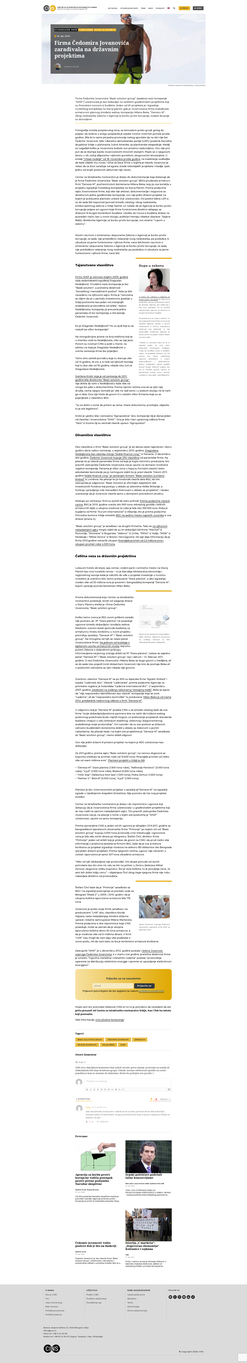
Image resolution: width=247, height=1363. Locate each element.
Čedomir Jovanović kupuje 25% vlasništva (114, 457)
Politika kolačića (53, 1314)
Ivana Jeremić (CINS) (141, 1183)
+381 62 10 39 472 (62, 1337)
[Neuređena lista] (105, 1089)
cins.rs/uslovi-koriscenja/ (109, 1019)
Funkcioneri (86, 30)
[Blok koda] (112, 1089)
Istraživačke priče (129, 8)
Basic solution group (90, 1039)
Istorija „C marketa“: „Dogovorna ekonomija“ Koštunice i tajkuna (142, 1246)
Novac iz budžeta (105, 30)
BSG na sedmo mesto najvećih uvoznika (140, 515)
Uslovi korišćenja (53, 1303)
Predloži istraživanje (96, 1299)
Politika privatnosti (54, 1310)
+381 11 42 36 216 (60, 1334)
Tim (47, 1299)
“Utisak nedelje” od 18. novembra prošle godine (111, 159)
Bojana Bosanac (93, 1190)
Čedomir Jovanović (118, 1039)
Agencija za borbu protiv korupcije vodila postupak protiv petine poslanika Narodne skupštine (94, 1179)
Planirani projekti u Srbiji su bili (126, 760)
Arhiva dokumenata (137, 1310)
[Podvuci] (94, 1089)
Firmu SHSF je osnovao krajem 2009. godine (101, 277)
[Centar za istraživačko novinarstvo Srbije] (50, 8)
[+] (122, 1089)
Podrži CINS (92, 1295)
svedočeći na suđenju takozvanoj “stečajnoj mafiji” (121, 690)
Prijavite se (144, 986)
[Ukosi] (90, 1089)
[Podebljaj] (87, 1089)
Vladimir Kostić (71, 67)
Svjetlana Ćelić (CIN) (157, 1183)
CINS (127, 1255)
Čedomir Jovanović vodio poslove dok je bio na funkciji (95, 1244)
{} (119, 1089)
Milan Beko (108, 1045)
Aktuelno (112, 8)
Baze (150, 8)
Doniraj (184, 8)
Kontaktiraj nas (94, 1303)
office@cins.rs (49, 1331)
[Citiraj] (109, 1089)
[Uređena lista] (101, 1089)
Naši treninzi (51, 1307)
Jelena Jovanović (87, 1045)
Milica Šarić (129, 1183)
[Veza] (116, 1089)
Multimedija (133, 1307)
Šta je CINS (51, 1295)
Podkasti (160, 8)
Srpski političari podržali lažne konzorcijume (143, 1176)
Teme (143, 8)
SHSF (122, 1045)
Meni (199, 8)
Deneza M (139, 1039)
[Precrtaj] (98, 1089)
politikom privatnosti (151, 991)
